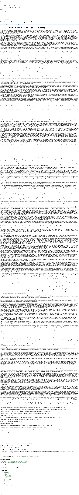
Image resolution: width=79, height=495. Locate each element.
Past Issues (7, 19)
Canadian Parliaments (11, 14)
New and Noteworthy (8, 478)
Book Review (6, 472)
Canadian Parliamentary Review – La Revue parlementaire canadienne (13, 5)
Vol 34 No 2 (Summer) (18, 24)
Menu (2, 9)
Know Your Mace (7, 475)
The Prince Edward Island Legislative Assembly (26, 27)
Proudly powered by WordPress (32, 492)
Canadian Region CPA (11, 15)
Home (6, 11)
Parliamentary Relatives (8, 479)
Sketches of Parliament (8, 481)
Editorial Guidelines (11, 13)
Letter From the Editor (8, 477)
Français (77, 2)
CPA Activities (6, 473)
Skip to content (3, 0)
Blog (6, 16)
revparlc (7, 456)
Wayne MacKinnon (35, 456)
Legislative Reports (8, 18)
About (6, 12)
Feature (28, 456)
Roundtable (6, 480)
